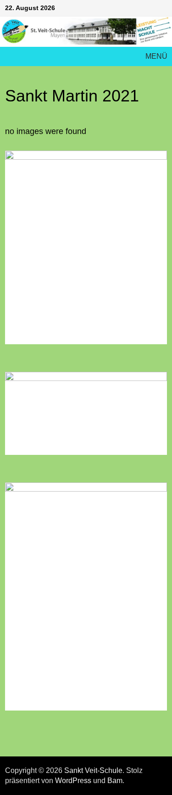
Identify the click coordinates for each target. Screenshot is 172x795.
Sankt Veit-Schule (93, 770)
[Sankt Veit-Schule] (86, 31)
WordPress (73, 780)
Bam (114, 780)
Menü (156, 56)
